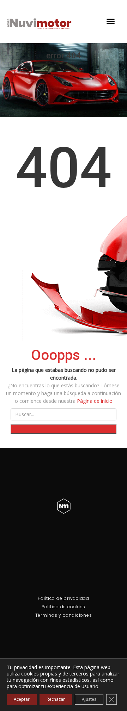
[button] (110, 21)
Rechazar (56, 699)
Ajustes (89, 699)
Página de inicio (95, 401)
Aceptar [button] (22, 699)
